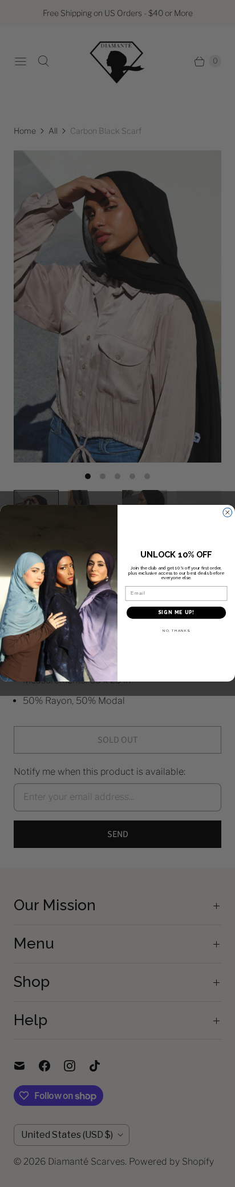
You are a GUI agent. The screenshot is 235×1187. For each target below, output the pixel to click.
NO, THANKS (176, 631)
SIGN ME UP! (176, 613)
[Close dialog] (227, 512)
